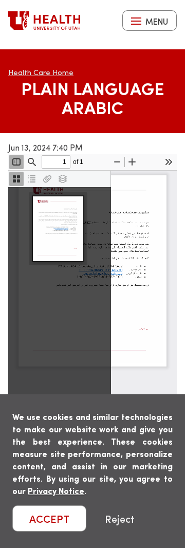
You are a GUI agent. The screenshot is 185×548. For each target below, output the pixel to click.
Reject (120, 518)
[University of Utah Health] (44, 20)
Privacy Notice (56, 491)
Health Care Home (40, 72)
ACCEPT (49, 518)
